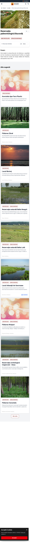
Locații (8, 8)
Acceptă (14, 538)
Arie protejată (5, 38)
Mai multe (15, 416)
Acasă (4, 8)
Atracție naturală (16, 38)
